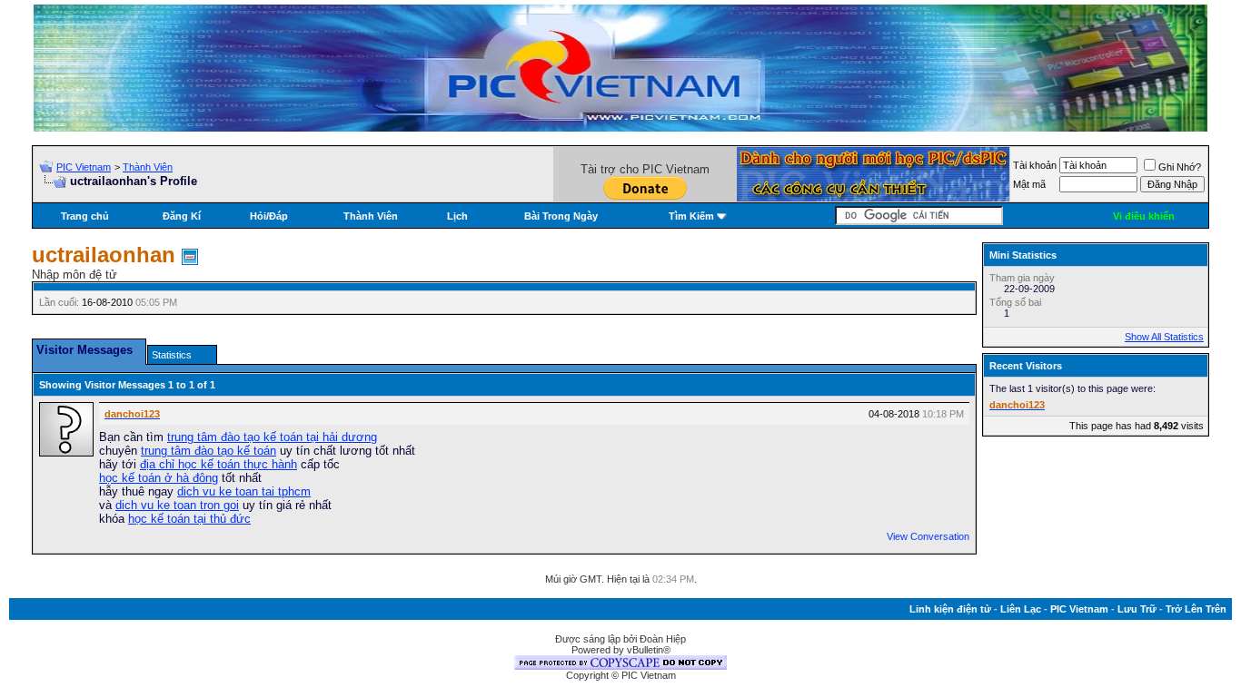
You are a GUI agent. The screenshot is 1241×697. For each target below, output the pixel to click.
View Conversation (928, 536)
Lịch (457, 216)
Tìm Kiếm (691, 216)
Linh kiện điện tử (950, 609)
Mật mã (1029, 184)
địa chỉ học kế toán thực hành (218, 464)
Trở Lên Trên (1196, 609)
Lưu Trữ (1137, 609)
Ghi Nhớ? (1179, 167)
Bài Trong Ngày (561, 216)
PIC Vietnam (83, 167)
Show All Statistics (1164, 336)
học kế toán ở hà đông (158, 478)
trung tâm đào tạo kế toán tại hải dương (272, 437)
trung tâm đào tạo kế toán (208, 450)
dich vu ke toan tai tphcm (244, 491)
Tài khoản (1035, 165)
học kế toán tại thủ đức (189, 518)
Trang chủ (85, 216)
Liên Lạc (1020, 609)
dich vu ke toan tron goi (177, 505)
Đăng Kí (182, 216)
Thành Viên (148, 167)
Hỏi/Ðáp (269, 216)
